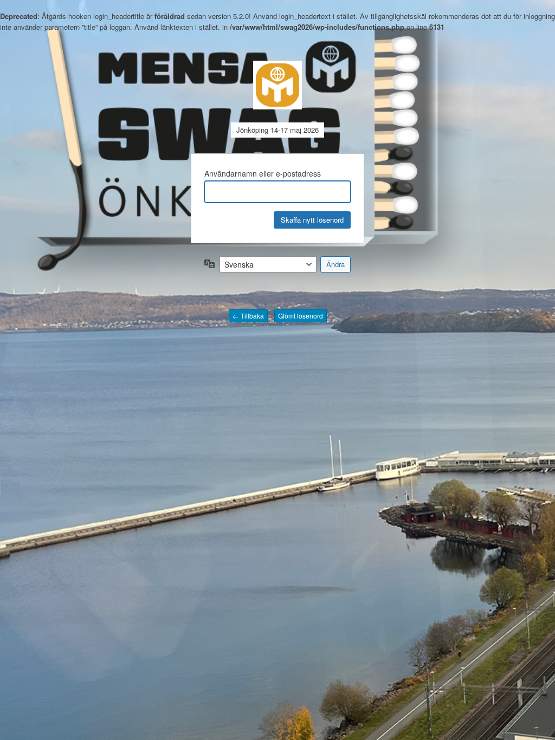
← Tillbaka (248, 315)
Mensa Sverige (277, 85)
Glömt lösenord (300, 315)
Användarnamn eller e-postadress (262, 173)
